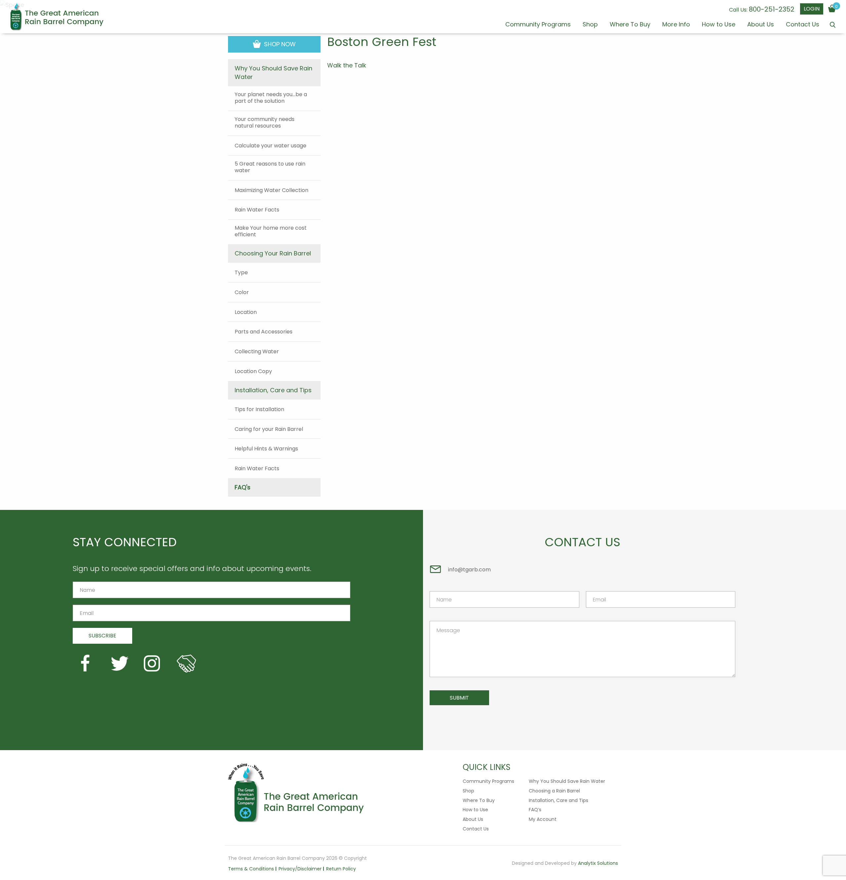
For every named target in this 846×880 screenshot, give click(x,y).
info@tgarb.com (469, 569)
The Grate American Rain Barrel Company (56, 17)
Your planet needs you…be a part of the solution (271, 97)
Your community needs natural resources (264, 122)
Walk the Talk (346, 65)
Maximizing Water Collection (271, 190)
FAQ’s (535, 809)
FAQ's (242, 487)
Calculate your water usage (270, 145)
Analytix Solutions (598, 863)
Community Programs (538, 24)
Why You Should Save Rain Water (567, 781)
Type (241, 272)
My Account (543, 819)
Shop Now (279, 44)
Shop (590, 24)
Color (242, 292)
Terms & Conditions (251, 868)
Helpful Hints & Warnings (266, 448)
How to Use (718, 24)
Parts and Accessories (263, 331)
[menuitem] (538, 27)
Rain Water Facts (257, 210)
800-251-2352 (771, 9)
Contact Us (802, 24)
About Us (760, 24)
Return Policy (341, 868)
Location (246, 312)
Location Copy (253, 371)
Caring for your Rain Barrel (269, 429)
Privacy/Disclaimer (300, 868)
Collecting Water (257, 351)
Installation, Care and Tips (558, 800)
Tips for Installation (259, 409)
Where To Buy (630, 24)
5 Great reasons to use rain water (270, 167)
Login (812, 9)
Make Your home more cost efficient (271, 231)
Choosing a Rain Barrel (554, 790)
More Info (676, 24)
